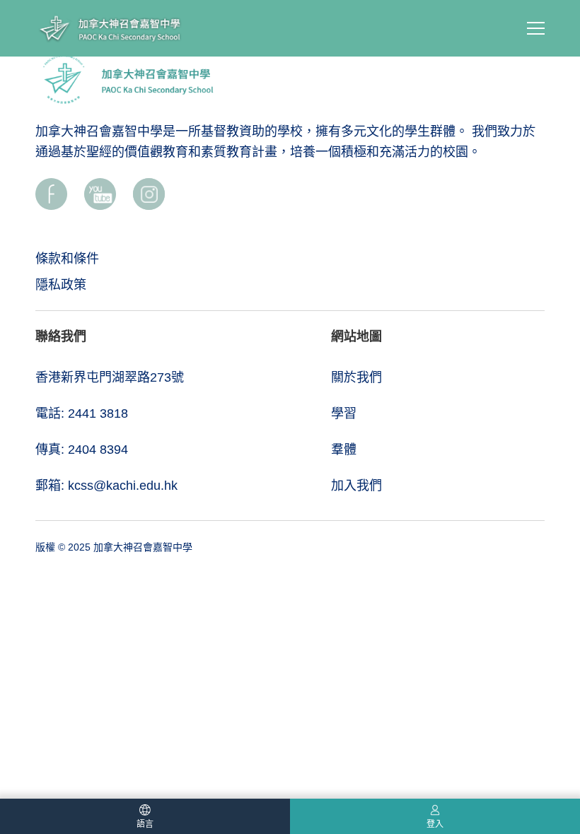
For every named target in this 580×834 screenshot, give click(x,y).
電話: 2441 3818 (81, 413)
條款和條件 (67, 259)
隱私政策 (60, 285)
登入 (435, 824)
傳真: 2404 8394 (81, 449)
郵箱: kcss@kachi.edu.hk (106, 485)
